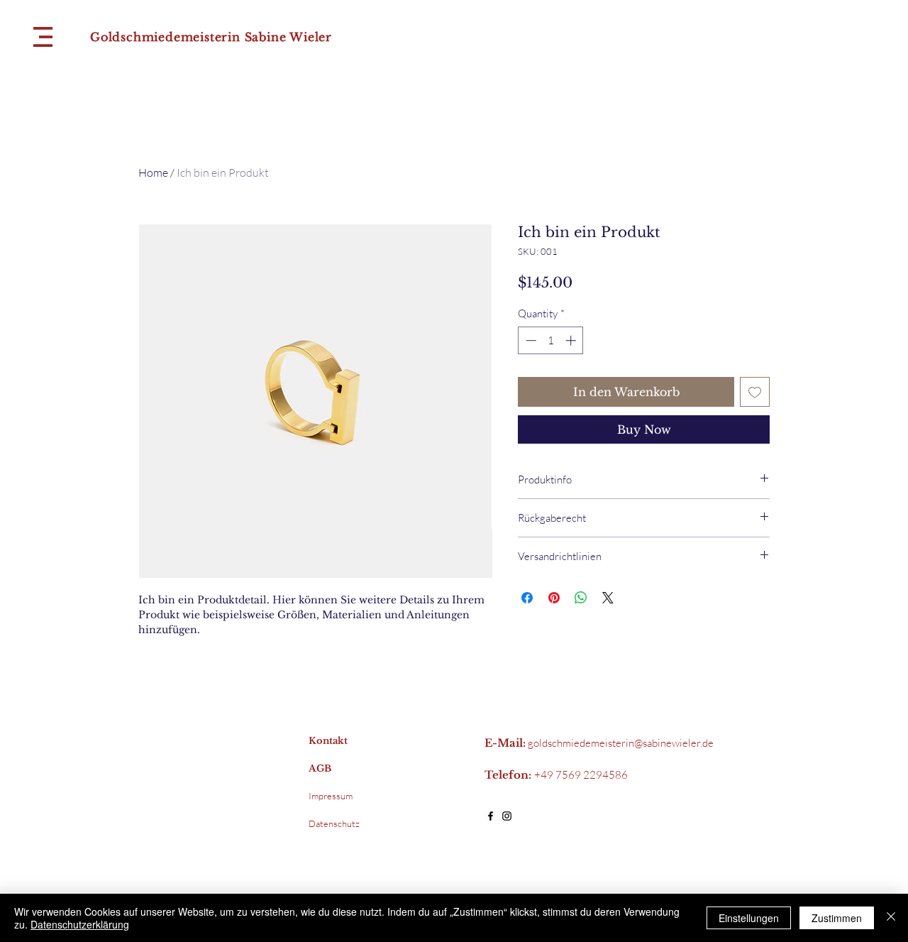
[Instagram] (507, 816)
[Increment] (572, 340)
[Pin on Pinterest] (554, 597)
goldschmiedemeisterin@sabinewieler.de (621, 743)
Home (153, 172)
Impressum (331, 795)
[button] (42, 37)
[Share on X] (607, 597)
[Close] (890, 918)
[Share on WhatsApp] (580, 597)
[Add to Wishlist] (755, 392)
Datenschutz (334, 823)
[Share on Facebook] (527, 597)
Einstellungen (749, 918)
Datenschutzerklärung (80, 924)
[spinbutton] (551, 340)
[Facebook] (491, 816)
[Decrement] (529, 340)
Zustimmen (837, 918)
